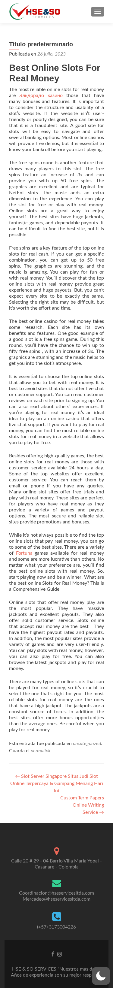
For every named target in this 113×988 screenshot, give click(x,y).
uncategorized (87, 743)
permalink (41, 750)
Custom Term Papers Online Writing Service (82, 805)
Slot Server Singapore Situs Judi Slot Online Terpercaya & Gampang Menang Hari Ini (56, 783)
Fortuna (24, 553)
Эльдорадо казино (41, 95)
